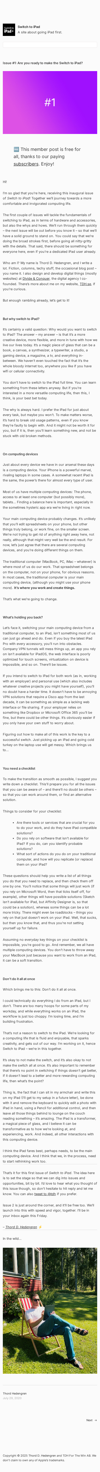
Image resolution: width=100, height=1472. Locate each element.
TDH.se (85, 284)
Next (89, 1420)
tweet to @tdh (45, 1194)
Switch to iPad (29, 27)
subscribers (26, 164)
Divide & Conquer (36, 278)
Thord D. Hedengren (21, 1227)
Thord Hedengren (15, 1393)
